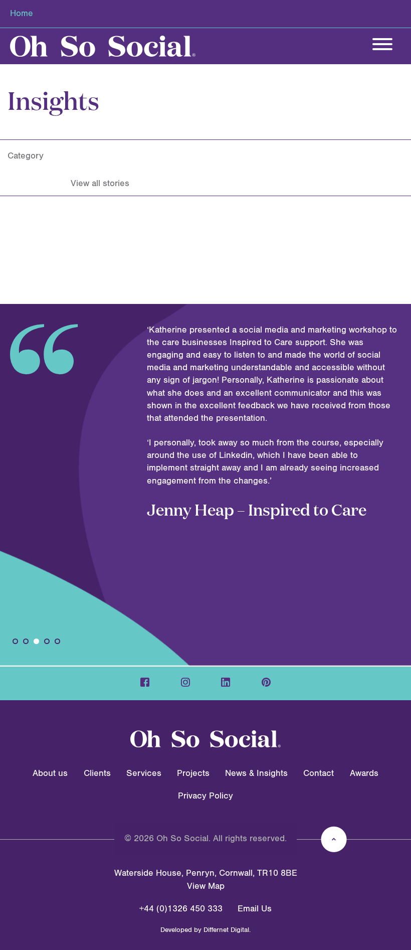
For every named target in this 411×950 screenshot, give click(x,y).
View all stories (100, 183)
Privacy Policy (205, 796)
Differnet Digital (226, 929)
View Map (206, 886)
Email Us (255, 908)
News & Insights (256, 773)
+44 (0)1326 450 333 (181, 908)
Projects (193, 773)
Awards (364, 773)
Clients (97, 773)
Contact (318, 773)
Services (143, 773)
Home (21, 13)
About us (50, 773)
